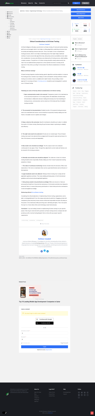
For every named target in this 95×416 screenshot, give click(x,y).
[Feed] (85, 395)
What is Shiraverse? (80, 42)
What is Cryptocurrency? (81, 49)
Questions (10, 18)
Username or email (25, 330)
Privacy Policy (52, 394)
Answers (80, 38)
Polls (9, 31)
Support (65, 394)
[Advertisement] (44, 24)
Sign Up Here (49, 349)
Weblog (86, 106)
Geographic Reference (77, 99)
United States (80, 106)
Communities (11, 16)
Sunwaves (81, 104)
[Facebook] (79, 392)
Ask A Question (81, 9)
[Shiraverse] (11, 3)
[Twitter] (82, 392)
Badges (9, 34)
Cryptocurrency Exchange (78, 95)
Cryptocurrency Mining (77, 97)
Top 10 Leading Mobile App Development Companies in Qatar (39, 302)
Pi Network (79, 102)
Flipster (84, 97)
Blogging (86, 91)
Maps (74, 102)
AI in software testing (37, 192)
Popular (75, 38)
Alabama (74, 91)
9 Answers (79, 58)
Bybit (74, 93)
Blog (36, 3)
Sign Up (85, 3)
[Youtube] (87, 392)
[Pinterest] (82, 395)
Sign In (76, 3)
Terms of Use (52, 392)
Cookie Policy (52, 395)
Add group (10, 13)
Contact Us (42, 3)
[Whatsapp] (87, 395)
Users (9, 36)
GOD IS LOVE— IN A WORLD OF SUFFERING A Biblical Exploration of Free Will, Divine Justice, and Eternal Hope (43, 258)
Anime (79, 91)
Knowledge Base (67, 392)
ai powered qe (32, 220)
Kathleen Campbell (44, 44)
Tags (9, 33)
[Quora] (79, 397)
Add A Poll (81, 17)
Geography (85, 99)
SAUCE (83, 102)
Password (23, 337)
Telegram (75, 106)
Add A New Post (81, 13)
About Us (30, 3)
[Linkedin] (85, 392)
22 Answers (79, 45)
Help (78, 73)
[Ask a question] (92, 413)
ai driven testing (25, 220)
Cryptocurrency (81, 79)
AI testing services (42, 81)
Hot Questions (13, 29)
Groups (9, 15)
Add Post (36, 401)
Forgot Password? (64, 343)
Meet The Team (37, 392)
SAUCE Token (75, 104)
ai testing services (39, 220)
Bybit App (78, 93)
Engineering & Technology (45, 38)
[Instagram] (79, 395)
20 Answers (79, 51)
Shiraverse (23, 3)
